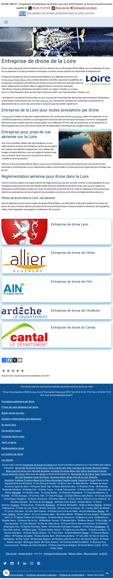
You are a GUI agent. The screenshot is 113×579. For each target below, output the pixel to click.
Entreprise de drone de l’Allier (73, 253)
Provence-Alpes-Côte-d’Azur (73, 471)
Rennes (98, 505)
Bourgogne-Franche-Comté (64, 480)
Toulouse (14, 505)
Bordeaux (50, 505)
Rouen (86, 533)
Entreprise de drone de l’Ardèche (75, 310)
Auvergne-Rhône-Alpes (15, 80)
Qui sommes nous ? (11, 430)
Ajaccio (49, 502)
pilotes (42, 474)
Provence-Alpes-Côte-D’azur (37, 480)
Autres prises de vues (12, 413)
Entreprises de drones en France (38, 465)
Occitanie (55, 471)
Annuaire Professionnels (55, 554)
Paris (69, 468)
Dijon (60, 496)
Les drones (7, 460)
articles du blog (25, 554)
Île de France (42, 468)
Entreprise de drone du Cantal (73, 327)
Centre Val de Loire (57, 468)
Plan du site (11, 554)
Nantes (101, 511)
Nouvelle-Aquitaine (41, 471)
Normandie (20, 468)
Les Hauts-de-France (82, 468)
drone (7, 116)
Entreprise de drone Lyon (69, 224)
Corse (22, 474)
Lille (105, 520)
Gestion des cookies (96, 575)
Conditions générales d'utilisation (41, 575)
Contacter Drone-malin (12, 436)
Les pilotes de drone (12, 454)
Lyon (34, 530)
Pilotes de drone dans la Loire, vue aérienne (28, 197)
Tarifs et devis (8, 442)
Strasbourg (100, 526)
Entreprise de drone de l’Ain (71, 281)
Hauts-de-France (41, 477)
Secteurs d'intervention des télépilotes (21, 419)
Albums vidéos (75, 554)
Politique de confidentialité (72, 575)
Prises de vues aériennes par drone (19, 407)
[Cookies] (6, 573)
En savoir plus (8, 424)
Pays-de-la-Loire (80, 477)
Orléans (11, 514)
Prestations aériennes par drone (18, 401)
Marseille (16, 492)
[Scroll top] (107, 573)
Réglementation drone (12, 448)
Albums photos (91, 554)
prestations (77, 116)
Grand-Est (13, 474)
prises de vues (46, 101)
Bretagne (30, 468)
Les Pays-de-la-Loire (21, 471)
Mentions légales (15, 575)
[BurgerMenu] (6, 22)
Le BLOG (103, 554)
